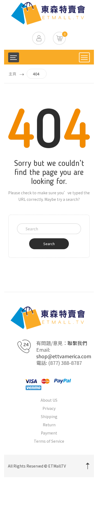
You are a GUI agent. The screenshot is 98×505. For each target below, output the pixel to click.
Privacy (49, 408)
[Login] (38, 38)
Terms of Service (49, 441)
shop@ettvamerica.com (63, 356)
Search (49, 243)
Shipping (49, 416)
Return (49, 424)
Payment (49, 433)
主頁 (12, 74)
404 (36, 74)
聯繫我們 (77, 343)
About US (49, 400)
